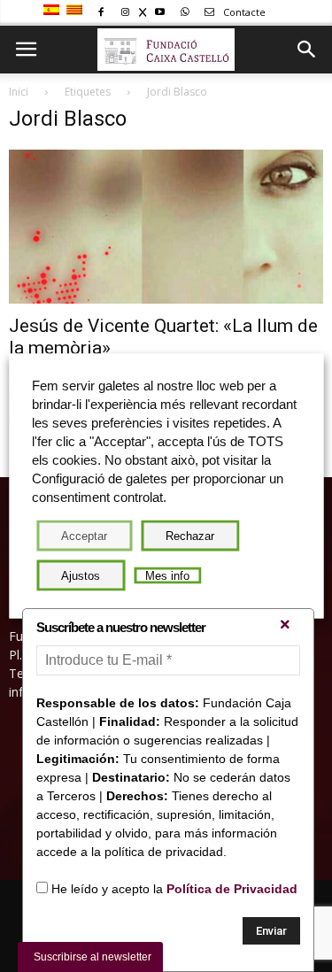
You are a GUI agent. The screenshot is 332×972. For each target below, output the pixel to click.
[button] (307, 49)
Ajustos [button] (80, 575)
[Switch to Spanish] (53, 10)
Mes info (167, 575)
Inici (18, 91)
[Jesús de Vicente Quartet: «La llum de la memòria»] (166, 227)
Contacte (243, 12)
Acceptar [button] (84, 536)
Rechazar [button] (190, 536)
